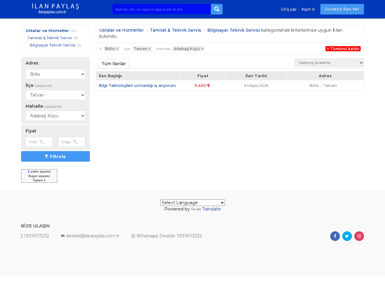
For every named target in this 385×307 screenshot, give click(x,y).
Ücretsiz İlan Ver (342, 9)
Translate (211, 209)
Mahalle (44, 106)
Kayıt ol (308, 9)
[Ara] (217, 9)
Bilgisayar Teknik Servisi (52, 45)
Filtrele (58, 156)
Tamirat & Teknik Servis (50, 37)
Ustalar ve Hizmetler (47, 30)
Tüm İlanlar (113, 63)
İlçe (39, 85)
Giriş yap (288, 9)
